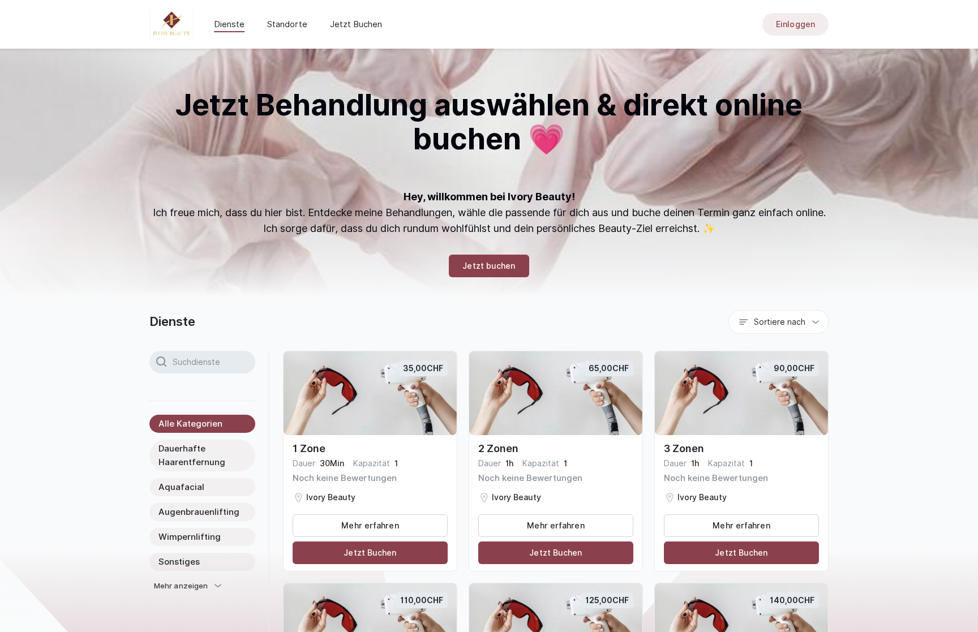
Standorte (287, 24)
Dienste (229, 24)
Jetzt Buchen (356, 24)
